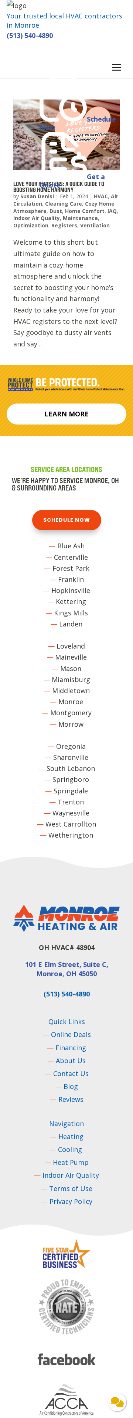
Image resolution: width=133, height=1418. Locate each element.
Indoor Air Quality (36, 217)
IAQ (112, 210)
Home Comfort (85, 210)
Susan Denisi (37, 196)
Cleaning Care (63, 203)
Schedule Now (66, 520)
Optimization (30, 225)
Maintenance (80, 217)
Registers (64, 225)
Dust (56, 210)
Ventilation (95, 225)
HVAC (101, 196)
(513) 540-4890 (30, 35)
